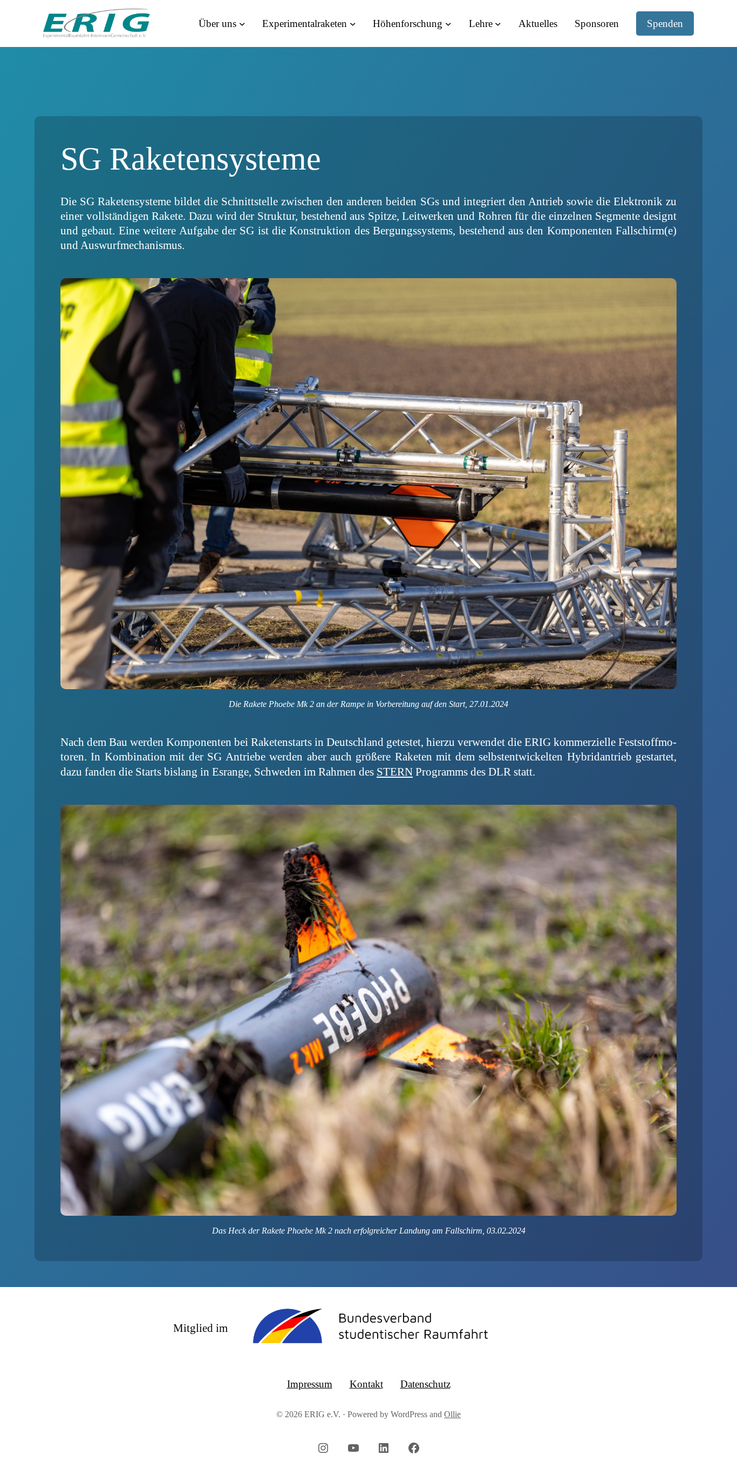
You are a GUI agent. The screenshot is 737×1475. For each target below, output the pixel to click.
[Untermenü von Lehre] (498, 24)
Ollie (452, 1414)
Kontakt (366, 1384)
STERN (395, 771)
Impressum (309, 1384)
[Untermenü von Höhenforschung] (448, 24)
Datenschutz (425, 1384)
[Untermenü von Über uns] (242, 24)
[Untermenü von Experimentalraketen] (353, 24)
